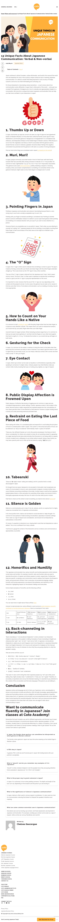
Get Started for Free (46, 919)
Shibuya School (6, 871)
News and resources (11, 13)
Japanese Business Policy (7, 911)
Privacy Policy (4, 908)
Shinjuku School (6, 873)
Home (2, 13)
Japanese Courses (6, 852)
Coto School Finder (7, 890)
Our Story (4, 884)
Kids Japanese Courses (7, 863)
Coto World (5, 886)
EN (15, 6)
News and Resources (7, 894)
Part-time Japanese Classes (8, 857)
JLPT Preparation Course (7, 859)
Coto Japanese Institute (8, 888)
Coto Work (4, 892)
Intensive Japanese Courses (8, 855)
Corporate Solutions (8, 895)
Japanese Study (19, 63)
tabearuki (52, 499)
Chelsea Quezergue (27, 824)
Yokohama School (6, 879)
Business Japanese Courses (8, 865)
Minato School (5, 877)
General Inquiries (6, 6)
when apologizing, (25, 165)
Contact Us (4, 880)
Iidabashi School (6, 875)
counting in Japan (23, 324)
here (35, 602)
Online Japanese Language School (9, 867)
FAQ (2, 897)
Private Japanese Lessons (7, 861)
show (21, 69)
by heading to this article (44, 150)
